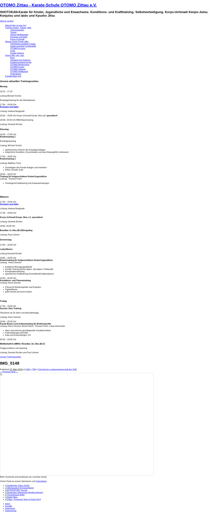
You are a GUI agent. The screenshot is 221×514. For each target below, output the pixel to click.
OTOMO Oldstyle (18, 69)
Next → (14, 372)
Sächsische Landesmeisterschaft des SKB (57, 369)
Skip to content (6, 21)
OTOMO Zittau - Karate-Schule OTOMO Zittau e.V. (48, 5)
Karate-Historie (17, 53)
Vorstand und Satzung (20, 60)
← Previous (5, 372)
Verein (14, 55)
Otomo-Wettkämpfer (19, 35)
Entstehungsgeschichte (20, 62)
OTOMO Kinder (17, 67)
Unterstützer (15, 74)
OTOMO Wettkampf (19, 72)
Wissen (17, 42)
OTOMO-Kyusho (17, 48)
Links (12, 51)
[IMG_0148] (76, 474)
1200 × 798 (30, 369)
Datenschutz (10, 511)
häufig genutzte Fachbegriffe (23, 46)
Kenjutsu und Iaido (18, 37)
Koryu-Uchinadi (17, 39)
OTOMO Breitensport (19, 65)
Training (18, 28)
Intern (7, 504)
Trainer (13, 32)
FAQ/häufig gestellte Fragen (23, 44)
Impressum (10, 508)
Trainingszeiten (17, 30)
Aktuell (15, 25)
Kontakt (13, 76)
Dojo (12, 58)
